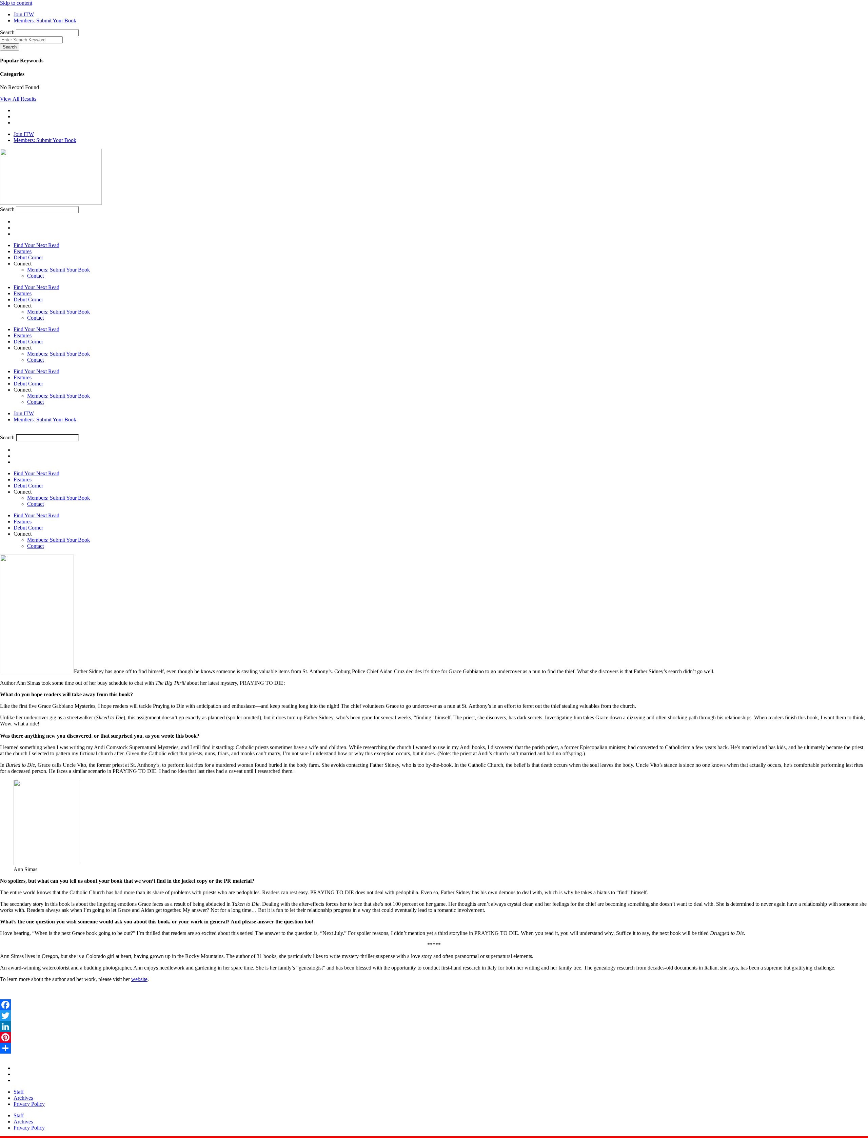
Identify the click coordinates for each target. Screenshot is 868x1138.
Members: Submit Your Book (58, 270)
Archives (23, 1098)
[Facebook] (434, 1004)
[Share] (434, 1048)
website (139, 979)
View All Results (18, 99)
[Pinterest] (434, 1037)
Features (23, 251)
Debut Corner (28, 257)
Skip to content (16, 3)
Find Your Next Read (36, 245)
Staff (19, 1092)
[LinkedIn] (434, 1026)
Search (7, 32)
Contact (35, 276)
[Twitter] (434, 1015)
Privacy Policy (29, 1104)
